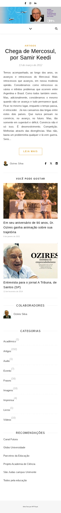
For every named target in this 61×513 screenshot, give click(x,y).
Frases (7, 380)
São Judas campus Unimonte (19, 472)
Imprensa (8, 400)
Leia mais (30, 151)
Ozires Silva (17, 163)
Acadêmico (9, 341)
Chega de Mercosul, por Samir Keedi (30, 54)
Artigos (30, 46)
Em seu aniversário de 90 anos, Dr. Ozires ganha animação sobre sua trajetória (28, 227)
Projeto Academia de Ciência (19, 464)
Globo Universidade (14, 447)
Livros (6, 409)
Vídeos (7, 419)
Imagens (8, 390)
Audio (6, 361)
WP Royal (35, 506)
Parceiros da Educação (16, 455)
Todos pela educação (15, 480)
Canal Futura (10, 439)
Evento (7, 370)
